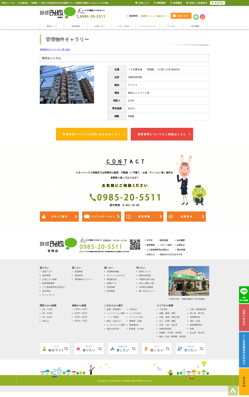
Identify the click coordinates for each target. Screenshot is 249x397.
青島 (192, 329)
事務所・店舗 (135, 321)
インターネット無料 (116, 325)
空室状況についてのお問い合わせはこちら (92, 134)
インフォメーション (147, 26)
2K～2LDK (47, 313)
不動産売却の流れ (147, 279)
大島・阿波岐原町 (198, 309)
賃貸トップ (52, 26)
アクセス (171, 26)
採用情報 (151, 245)
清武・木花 (195, 321)
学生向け (133, 309)
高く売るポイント (147, 291)
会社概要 (195, 26)
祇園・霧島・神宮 (167, 313)
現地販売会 (112, 279)
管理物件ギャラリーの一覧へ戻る (55, 49)
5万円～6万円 (81, 317)
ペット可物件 (113, 317)
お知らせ (151, 254)
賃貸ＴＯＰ (47, 271)
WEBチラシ (112, 283)
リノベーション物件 (116, 313)
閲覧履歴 (161, 3)
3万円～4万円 (81, 309)
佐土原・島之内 (197, 332)
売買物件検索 (113, 271)
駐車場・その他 (136, 329)
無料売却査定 (145, 275)
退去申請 (181, 250)
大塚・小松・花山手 (168, 325)
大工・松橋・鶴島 (167, 321)
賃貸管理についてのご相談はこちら (162, 134)
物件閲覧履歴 (48, 283)
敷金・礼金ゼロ (114, 321)
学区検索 (111, 287)
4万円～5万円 (81, 313)
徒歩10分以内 (113, 329)
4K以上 (45, 321)
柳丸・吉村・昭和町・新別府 (172, 336)
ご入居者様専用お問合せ (158, 250)
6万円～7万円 (81, 321)
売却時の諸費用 (146, 287)
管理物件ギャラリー (84, 279)
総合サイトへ (163, 16)
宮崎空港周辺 (165, 329)
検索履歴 (177, 3)
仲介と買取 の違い (147, 283)
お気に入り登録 (49, 279)
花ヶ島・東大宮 (197, 313)
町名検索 (111, 291)
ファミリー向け (136, 317)
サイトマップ (48, 295)
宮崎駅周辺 (195, 317)
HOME (150, 240)
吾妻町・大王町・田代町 (170, 332)
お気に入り (100, 26)
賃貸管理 (133, 16)
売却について (145, 271)
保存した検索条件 (198, 3)
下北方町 (163, 309)
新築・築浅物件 (114, 309)
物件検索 (76, 26)
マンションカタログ (116, 275)
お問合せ (181, 245)
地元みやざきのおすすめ (171, 254)
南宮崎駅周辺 (196, 325)
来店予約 (219, 3)
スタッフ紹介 (123, 26)
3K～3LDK (47, 317)
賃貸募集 (79, 271)
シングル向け (135, 313)
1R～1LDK (47, 309)
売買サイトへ (147, 16)
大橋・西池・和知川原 (169, 317)
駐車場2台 (134, 325)
